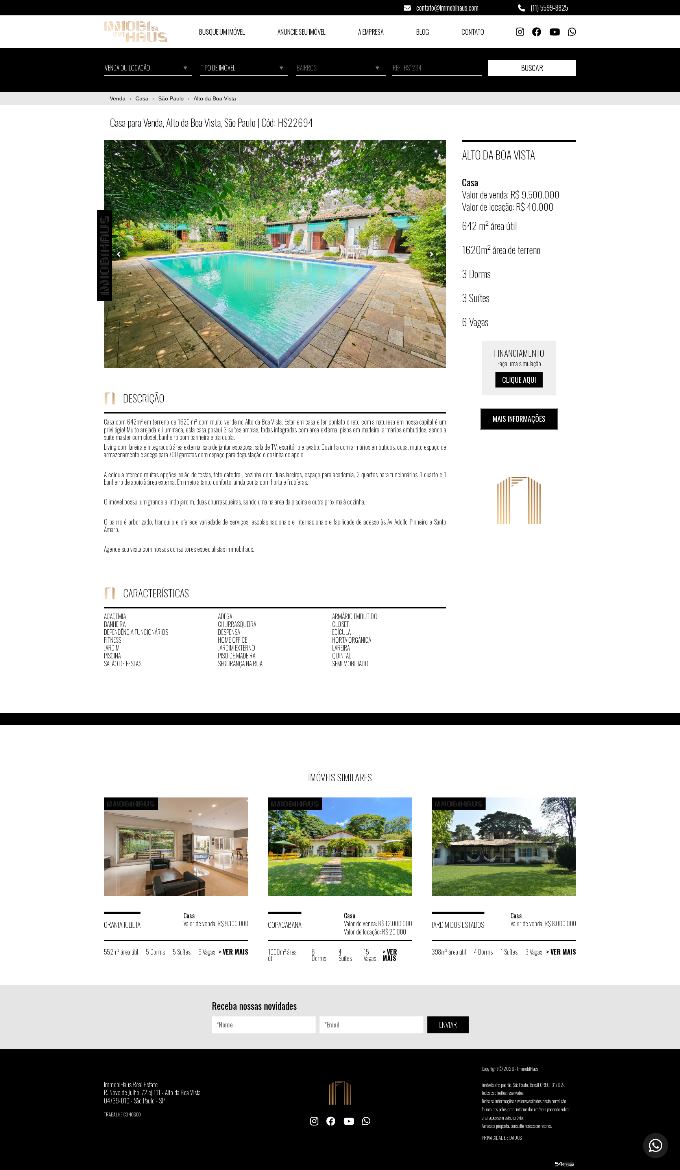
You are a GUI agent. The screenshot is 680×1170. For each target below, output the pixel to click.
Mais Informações (519, 419)
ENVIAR (448, 1025)
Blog (422, 32)
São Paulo (171, 98)
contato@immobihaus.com (447, 7)
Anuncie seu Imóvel (301, 32)
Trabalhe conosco (122, 1114)
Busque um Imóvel (222, 32)
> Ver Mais (233, 952)
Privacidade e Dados (502, 1137)
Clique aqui (519, 380)
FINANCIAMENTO (519, 366)
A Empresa (371, 32)
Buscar (532, 68)
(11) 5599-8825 (548, 7)
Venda (118, 98)
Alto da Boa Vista (215, 98)
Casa (141, 98)
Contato (473, 32)
